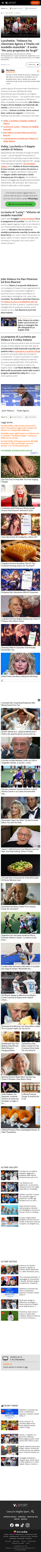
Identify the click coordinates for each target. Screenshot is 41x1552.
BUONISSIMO (21, 1538)
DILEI (29, 1536)
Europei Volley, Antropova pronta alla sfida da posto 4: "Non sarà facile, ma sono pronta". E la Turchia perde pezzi (19, 443)
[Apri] (2, 2)
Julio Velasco (8, 410)
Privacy (24, 1541)
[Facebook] (12, 1526)
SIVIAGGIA (35, 1536)
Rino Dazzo (10, 70)
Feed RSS (16, 1519)
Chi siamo (8, 1541)
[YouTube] (17, 1526)
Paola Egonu (23, 410)
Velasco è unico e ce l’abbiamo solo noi (20, 302)
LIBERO (6, 1534)
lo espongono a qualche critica (26, 351)
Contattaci (22, 1517)
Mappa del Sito (32, 1517)
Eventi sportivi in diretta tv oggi (15, 1367)
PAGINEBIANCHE (14, 1536)
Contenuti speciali (10, 1517)
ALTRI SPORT (9, 13)
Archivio (24, 1519)
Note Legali (16, 1541)
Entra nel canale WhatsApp (21, 204)
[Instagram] (27, 1526)
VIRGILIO (11, 1534)
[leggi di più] (38, 71)
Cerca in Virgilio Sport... (19, 1511)
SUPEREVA (29, 1538)
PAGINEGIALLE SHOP (31, 1534)
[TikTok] (22, 1526)
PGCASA (6, 1536)
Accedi (35, 3)
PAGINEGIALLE (19, 1534)
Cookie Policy (32, 1541)
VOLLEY (18, 13)
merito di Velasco (27, 218)
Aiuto (27, 1543)
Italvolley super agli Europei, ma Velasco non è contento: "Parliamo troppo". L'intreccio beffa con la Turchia (20, 435)
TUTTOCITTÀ (23, 1536)
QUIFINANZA (12, 1538)
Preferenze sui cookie (18, 1543)
